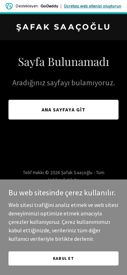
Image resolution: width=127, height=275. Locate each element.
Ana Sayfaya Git (63, 109)
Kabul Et (63, 258)
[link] (63, 27)
